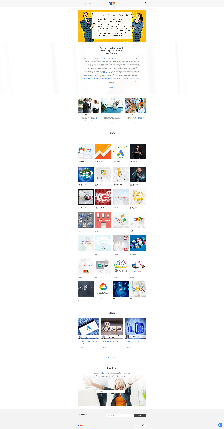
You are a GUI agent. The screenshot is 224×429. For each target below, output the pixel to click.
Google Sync (133, 275)
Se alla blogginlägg (112, 357)
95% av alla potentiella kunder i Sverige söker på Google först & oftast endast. (113, 372)
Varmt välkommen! (112, 87)
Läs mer (82, 347)
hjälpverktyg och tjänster (95, 62)
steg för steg (94, 118)
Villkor (119, 425)
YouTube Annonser (99, 230)
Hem (104, 425)
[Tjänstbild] (86, 151)
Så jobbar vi (135, 115)
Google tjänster (104, 72)
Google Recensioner (134, 207)
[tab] (100, 138)
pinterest (145, 426)
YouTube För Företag (99, 207)
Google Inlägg (115, 207)
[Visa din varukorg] (144, 3)
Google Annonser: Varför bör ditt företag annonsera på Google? (88, 342)
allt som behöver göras (99, 67)
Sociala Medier (133, 253)
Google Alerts (115, 230)
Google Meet (98, 275)
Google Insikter (98, 253)
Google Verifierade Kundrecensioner (85, 253)
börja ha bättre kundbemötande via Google (111, 81)
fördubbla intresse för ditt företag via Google (121, 78)
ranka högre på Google (135, 79)
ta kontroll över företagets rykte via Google (109, 79)
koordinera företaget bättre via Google (128, 81)
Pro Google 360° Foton (82, 184)
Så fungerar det (89, 115)
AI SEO (114, 298)
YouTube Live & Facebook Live (119, 253)
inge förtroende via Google (124, 79)
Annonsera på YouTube (132, 341)
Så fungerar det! (89, 37)
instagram (143, 426)
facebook (136, 426)
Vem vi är (112, 115)
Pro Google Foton (133, 161)
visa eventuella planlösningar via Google (93, 81)
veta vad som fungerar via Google (129, 76)
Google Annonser (116, 161)
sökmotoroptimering (93, 74)
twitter (140, 426)
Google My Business (82, 161)
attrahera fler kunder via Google (105, 78)
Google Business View (117, 184)
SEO (131, 298)
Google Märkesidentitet (82, 230)
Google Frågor (133, 230)
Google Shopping (81, 275)
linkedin (138, 426)
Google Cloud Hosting (99, 298)
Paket (90, 3)
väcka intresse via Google (95, 79)
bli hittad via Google (117, 76)
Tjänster (84, 3)
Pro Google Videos (134, 184)
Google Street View (99, 184)
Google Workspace (117, 275)
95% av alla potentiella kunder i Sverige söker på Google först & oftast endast (100, 58)
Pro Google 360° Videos (82, 207)
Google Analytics (98, 161)
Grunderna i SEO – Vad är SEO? (111, 341)
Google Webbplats (81, 298)
